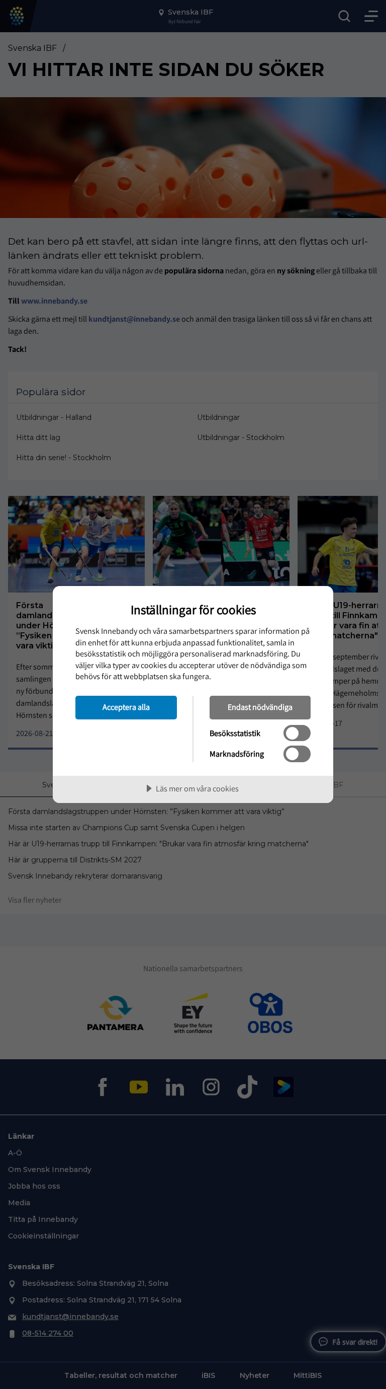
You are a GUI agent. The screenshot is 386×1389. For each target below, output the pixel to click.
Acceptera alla (126, 706)
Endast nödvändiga (260, 706)
